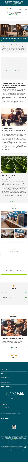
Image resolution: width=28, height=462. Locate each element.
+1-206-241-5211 (18, 40)
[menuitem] (1, 8)
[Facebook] (7, 394)
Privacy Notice (14, 439)
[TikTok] (11, 394)
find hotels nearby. (15, 18)
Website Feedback (14, 398)
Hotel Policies (17, 70)
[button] (2, 2)
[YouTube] (21, 394)
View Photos (14, 241)
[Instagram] (16, 394)
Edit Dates (11, 14)
